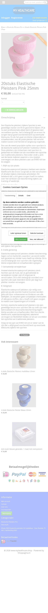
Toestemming (9, 195)
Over (28, 195)
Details (21, 195)
